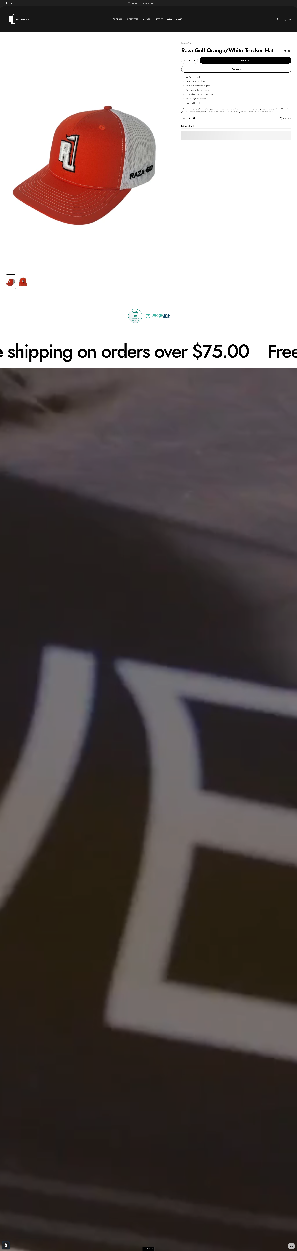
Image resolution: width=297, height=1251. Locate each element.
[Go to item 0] (11, 281)
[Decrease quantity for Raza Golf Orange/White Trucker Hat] (184, 60)
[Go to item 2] (23, 281)
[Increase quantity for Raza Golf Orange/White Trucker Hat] (195, 60)
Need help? (287, 118)
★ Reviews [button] (148, 1248)
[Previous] (112, 3)
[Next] (169, 3)
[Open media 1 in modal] (88, 157)
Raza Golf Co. (186, 43)
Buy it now (236, 69)
